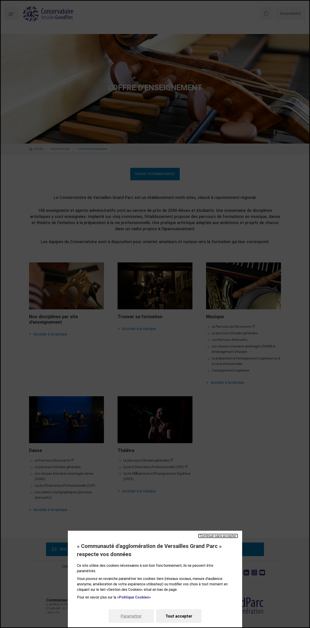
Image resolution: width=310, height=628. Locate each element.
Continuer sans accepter (218, 536)
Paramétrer (131, 616)
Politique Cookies (134, 597)
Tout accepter (178, 616)
